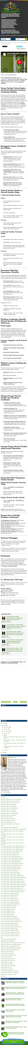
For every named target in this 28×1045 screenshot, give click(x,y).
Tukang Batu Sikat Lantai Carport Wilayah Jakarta (13, 942)
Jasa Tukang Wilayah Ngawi (7, 914)
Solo (2, 937)
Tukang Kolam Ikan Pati (6, 956)
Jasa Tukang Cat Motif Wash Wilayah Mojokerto (12, 858)
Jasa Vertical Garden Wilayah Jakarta (10, 925)
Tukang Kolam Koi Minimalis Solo (8, 955)
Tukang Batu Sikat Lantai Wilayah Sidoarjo (11, 944)
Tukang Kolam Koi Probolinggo (8, 965)
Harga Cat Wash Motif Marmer (8, 818)
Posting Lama (23, 701)
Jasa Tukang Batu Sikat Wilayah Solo (9, 827)
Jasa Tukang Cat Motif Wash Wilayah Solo (11, 861)
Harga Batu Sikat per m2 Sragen (8, 815)
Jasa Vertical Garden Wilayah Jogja (9, 928)
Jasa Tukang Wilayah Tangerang (8, 907)
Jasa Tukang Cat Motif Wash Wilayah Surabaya (12, 863)
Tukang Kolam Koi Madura (7, 963)
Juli (4, 735)
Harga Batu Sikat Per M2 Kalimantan (10, 808)
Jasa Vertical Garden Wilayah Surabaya (10, 935)
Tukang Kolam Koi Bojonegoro (8, 960)
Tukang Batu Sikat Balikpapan (8, 941)
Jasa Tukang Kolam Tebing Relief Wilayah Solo (12, 888)
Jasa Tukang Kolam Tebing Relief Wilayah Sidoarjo (13, 886)
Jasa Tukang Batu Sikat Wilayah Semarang (11, 856)
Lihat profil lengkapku (6, 792)
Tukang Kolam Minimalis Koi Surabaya (10, 972)
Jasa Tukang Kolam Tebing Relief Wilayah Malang (12, 881)
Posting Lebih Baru (5, 701)
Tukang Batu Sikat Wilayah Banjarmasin (10, 946)
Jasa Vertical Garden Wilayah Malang (10, 930)
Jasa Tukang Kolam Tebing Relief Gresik (10, 872)
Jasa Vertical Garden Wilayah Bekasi (9, 923)
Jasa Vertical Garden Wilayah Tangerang (10, 919)
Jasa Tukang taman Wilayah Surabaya (10, 893)
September (6, 731)
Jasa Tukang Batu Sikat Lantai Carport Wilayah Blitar (13, 829)
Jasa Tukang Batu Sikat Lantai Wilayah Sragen (12, 849)
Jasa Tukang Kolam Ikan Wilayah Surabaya (11, 868)
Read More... (8, 622)
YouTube (20, 46)
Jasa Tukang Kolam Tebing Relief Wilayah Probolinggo (14, 884)
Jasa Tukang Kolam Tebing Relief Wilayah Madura (12, 875)
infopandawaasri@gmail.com (12, 594)
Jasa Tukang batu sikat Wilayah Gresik (10, 854)
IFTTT (2, 825)
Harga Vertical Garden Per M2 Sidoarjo (10, 824)
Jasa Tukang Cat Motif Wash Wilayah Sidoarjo (12, 860)
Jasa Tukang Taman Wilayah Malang (9, 898)
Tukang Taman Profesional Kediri (8, 974)
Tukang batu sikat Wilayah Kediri (8, 939)
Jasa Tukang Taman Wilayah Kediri (9, 897)
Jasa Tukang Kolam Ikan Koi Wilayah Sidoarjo (11, 865)
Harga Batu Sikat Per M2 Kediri (8, 809)
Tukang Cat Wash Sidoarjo (7, 951)
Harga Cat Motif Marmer (7, 817)
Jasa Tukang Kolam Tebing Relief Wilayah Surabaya (13, 890)
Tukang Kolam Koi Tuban (7, 969)
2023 (3, 752)
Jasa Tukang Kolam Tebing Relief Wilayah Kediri (12, 879)
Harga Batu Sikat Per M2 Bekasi (8, 804)
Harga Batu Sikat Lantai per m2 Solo (10, 802)
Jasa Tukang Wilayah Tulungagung (9, 916)
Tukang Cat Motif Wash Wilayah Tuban (10, 949)
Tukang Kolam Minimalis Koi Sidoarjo (9, 970)
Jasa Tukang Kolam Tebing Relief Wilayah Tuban (12, 891)
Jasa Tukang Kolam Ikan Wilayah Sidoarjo (10, 867)
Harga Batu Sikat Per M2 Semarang (9, 813)
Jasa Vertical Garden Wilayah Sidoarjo (10, 933)
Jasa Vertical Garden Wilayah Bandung (10, 918)
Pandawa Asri (12, 757)
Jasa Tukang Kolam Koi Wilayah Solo (9, 870)
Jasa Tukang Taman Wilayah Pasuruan (10, 900)
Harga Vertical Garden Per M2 (8, 822)
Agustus (6, 733)
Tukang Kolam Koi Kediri (6, 962)
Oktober (6, 729)
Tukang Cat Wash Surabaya (7, 953)
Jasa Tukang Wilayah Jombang (8, 912)
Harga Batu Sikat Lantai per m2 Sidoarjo (10, 801)
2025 (3, 725)
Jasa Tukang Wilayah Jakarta (7, 911)
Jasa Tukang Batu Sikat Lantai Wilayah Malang (12, 847)
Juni (5, 750)
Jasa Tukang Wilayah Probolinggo (9, 905)
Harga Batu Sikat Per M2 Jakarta (9, 806)
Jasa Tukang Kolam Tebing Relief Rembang (11, 874)
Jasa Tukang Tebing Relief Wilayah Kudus (10, 904)
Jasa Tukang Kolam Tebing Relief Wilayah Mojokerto (13, 882)
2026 (3, 723)
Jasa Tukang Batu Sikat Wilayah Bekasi (10, 852)
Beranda (15, 701)
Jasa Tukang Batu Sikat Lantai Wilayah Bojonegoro (13, 845)
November (6, 727)
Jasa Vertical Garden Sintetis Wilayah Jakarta (11, 921)
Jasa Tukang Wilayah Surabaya (8, 909)
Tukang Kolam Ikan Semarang (8, 958)
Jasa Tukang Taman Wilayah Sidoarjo (9, 895)
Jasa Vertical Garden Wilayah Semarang (10, 932)
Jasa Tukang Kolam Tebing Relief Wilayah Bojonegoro (13, 877)
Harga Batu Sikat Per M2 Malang (9, 811)
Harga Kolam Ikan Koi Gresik (7, 820)
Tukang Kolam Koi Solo (6, 967)
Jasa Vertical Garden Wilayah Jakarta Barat (11, 926)
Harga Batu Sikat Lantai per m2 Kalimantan (11, 799)
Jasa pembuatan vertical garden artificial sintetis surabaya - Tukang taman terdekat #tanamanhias (15, 626)
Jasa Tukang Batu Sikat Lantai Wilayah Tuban (12, 851)
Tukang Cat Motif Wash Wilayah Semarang (11, 948)
